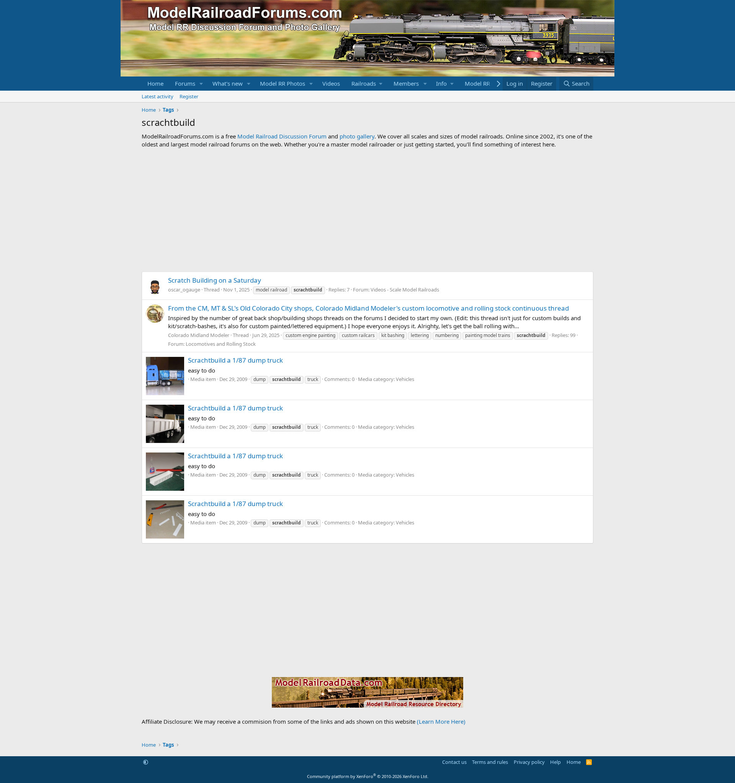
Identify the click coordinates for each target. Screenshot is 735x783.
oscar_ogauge (184, 289)
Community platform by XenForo (367, 776)
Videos (331, 83)
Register (189, 96)
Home (155, 83)
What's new (227, 83)
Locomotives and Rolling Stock (221, 343)
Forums (185, 83)
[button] (201, 84)
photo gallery (357, 136)
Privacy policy (529, 762)
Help (555, 762)
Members (406, 83)
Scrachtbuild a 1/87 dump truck (235, 360)
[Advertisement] (367, 210)
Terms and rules (490, 762)
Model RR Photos (282, 83)
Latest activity (157, 96)
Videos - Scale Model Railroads (405, 289)
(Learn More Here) (441, 721)
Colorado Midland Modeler (198, 335)
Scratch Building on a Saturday (214, 280)
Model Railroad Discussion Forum (282, 136)
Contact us (454, 762)
